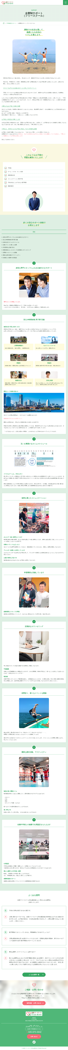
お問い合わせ (34, 1036)
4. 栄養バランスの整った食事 (9, 244)
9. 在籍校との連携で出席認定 (9, 257)
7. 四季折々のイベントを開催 (9, 252)
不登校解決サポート (11, 23)
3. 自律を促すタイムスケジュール (10, 242)
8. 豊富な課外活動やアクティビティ (11, 255)
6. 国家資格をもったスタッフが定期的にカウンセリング (16, 250)
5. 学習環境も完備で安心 (8, 247)
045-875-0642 (34, 1032)
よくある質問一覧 (34, 974)
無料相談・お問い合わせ (34, 1003)
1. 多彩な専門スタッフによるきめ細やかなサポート (15, 237)
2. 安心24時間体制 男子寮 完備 (10, 239)
